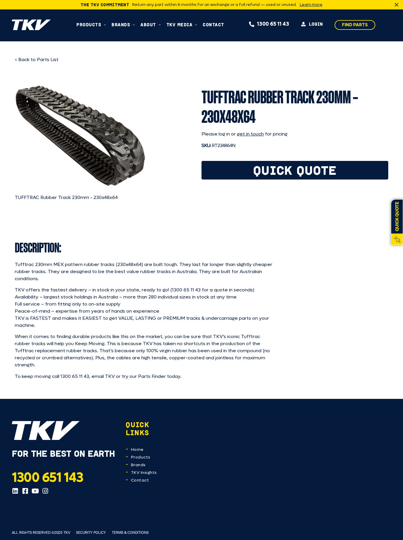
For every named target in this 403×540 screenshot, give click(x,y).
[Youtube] (35, 491)
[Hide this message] (396, 4)
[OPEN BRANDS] (134, 24)
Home (137, 449)
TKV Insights (144, 472)
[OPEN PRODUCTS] (105, 24)
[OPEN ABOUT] (160, 24)
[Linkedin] (15, 491)
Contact (140, 480)
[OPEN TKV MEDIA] (196, 24)
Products (140, 457)
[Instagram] (45, 491)
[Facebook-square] (25, 491)
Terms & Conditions (130, 532)
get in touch (250, 134)
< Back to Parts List (36, 59)
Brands (138, 465)
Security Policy (91, 532)
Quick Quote (295, 170)
